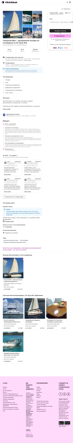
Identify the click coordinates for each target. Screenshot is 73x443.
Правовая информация (8, 399)
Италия (38, 390)
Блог (4, 410)
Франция (39, 395)
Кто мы (4, 388)
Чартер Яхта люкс (41, 409)
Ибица (38, 394)
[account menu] (70, 2)
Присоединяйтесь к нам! (9, 402)
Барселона (39, 392)
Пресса (4, 392)
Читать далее (6, 109)
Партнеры (5, 400)
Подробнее (8, 227)
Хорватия (39, 388)
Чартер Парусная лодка (42, 401)
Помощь (5, 387)
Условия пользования (8, 397)
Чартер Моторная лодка (43, 402)
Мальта (38, 397)
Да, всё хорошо (7, 249)
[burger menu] (67, 2)
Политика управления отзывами (11, 409)
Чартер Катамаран (41, 404)
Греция (38, 387)
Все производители (41, 411)
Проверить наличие (60, 31)
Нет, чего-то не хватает (19, 249)
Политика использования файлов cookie (12, 395)
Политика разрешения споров (10, 407)
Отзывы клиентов (28, 430)
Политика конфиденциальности (10, 394)
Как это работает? (7, 390)
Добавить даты (9, 221)
